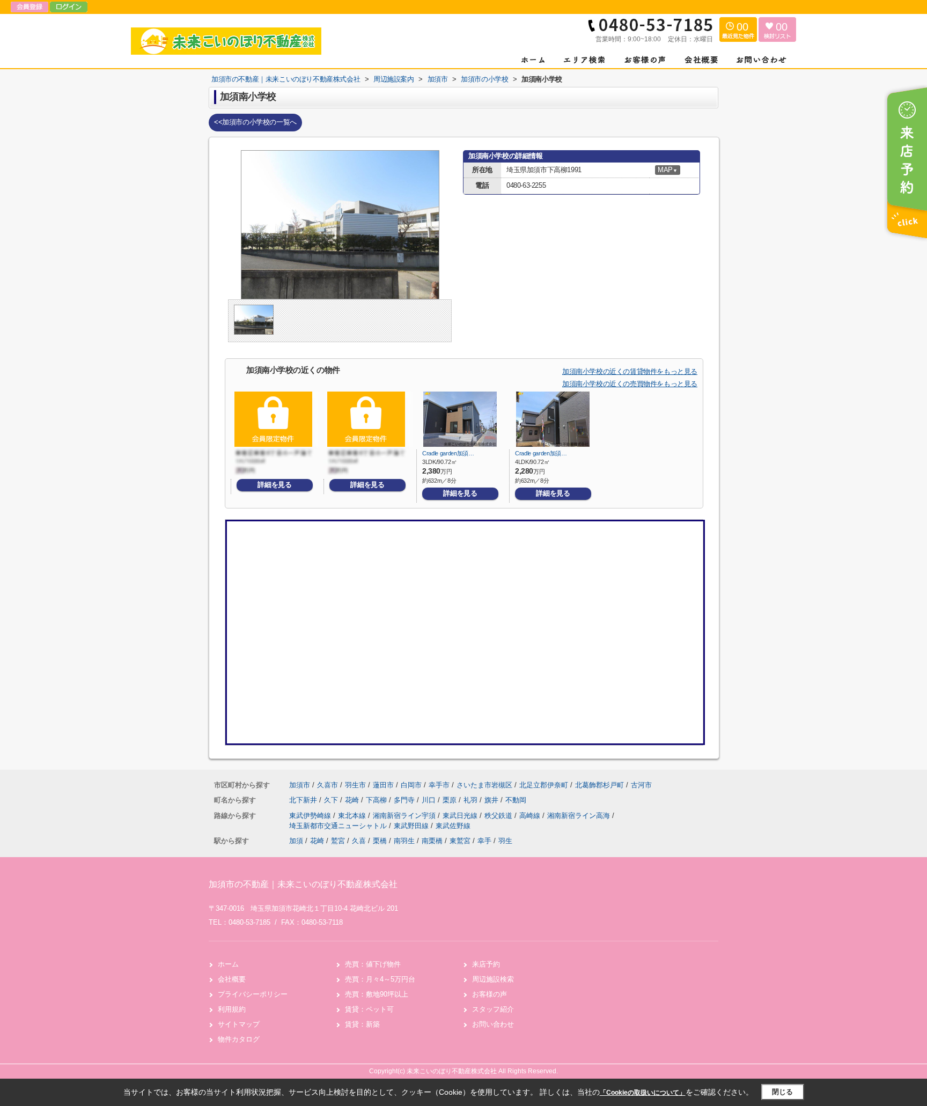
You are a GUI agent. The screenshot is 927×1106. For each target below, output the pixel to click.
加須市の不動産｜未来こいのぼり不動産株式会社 (303, 884)
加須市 (299, 785)
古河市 (641, 785)
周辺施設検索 (493, 979)
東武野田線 (412, 826)
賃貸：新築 (362, 1024)
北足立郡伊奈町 (543, 785)
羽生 (505, 841)
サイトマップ (239, 1024)
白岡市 (411, 785)
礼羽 (472, 800)
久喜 (359, 841)
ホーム (228, 964)
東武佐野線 (453, 826)
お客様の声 (489, 994)
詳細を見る (274, 485)
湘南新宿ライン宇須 (405, 816)
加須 (296, 841)
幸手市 (439, 785)
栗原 (451, 800)
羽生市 (355, 785)
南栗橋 (432, 841)
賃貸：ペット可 (369, 1009)
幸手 (484, 841)
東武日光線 (461, 816)
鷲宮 (338, 841)
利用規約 (232, 1009)
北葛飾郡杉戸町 (599, 785)
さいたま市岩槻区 (484, 785)
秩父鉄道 (499, 816)
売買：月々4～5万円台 (380, 979)
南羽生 (404, 841)
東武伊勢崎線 (311, 816)
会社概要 (232, 979)
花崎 (353, 800)
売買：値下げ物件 (373, 964)
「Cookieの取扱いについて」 (643, 1092)
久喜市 (327, 785)
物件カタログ (239, 1039)
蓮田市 (383, 785)
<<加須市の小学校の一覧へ (255, 122)
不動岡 (515, 800)
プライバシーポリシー (253, 994)
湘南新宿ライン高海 (579, 816)
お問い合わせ (493, 1024)
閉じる (782, 1092)
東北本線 (353, 816)
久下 (332, 800)
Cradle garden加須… (448, 453)
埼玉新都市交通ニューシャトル (339, 826)
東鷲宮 (460, 841)
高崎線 (530, 816)
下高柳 (377, 800)
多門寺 (405, 800)
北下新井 (304, 800)
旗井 (492, 800)
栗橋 (380, 841)
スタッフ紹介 (493, 1009)
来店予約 (486, 964)
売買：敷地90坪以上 (376, 994)
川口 (430, 800)
